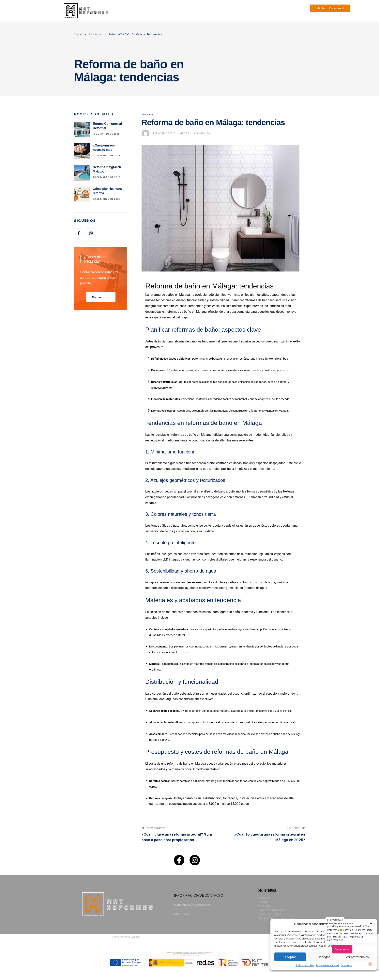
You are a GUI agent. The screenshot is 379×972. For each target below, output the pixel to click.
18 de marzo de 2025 (106, 133)
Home (78, 34)
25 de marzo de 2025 (106, 177)
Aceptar (290, 957)
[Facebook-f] (179, 860)
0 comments (201, 133)
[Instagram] (195, 860)
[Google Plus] (90, 233)
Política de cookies (305, 965)
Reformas (95, 34)
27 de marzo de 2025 (106, 155)
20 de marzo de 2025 (106, 198)
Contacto (98, 297)
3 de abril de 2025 (163, 133)
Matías (184, 133)
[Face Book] (78, 233)
